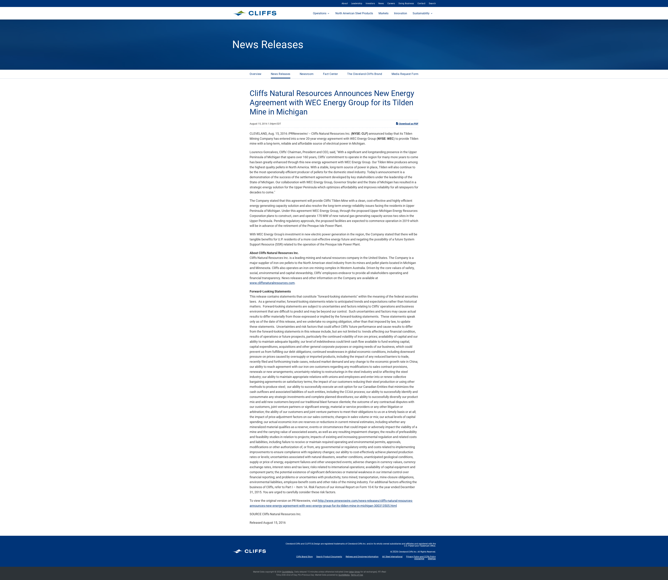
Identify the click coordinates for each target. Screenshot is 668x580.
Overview (255, 74)
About (345, 3)
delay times (354, 572)
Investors (370, 3)
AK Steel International (392, 557)
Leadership (356, 3)
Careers (391, 3)
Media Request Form (405, 74)
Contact (422, 3)
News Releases (280, 74)
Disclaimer (419, 559)
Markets (383, 13)
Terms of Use (357, 575)
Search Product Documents (329, 557)
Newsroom (307, 74)
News (381, 3)
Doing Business (406, 3)
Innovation (400, 13)
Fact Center (330, 74)
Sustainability (421, 13)
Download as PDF (408, 123)
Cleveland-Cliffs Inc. (408, 552)
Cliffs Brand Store (304, 557)
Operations (319, 13)
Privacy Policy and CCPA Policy (421, 557)
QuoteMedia (287, 572)
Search (432, 3)
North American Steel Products (354, 13)
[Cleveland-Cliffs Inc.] (254, 13)
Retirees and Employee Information (362, 557)
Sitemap (432, 559)
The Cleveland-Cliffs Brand (364, 74)
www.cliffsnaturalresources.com (272, 283)
